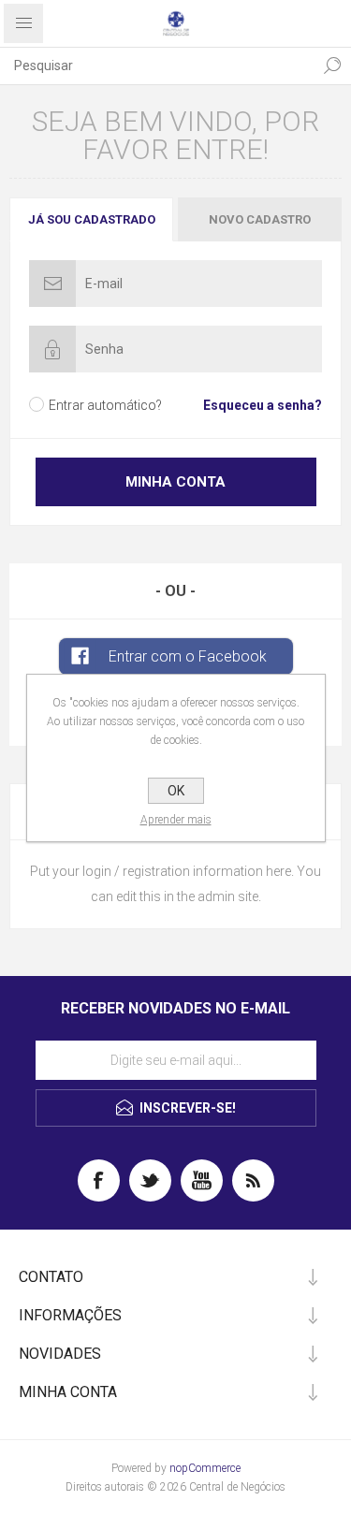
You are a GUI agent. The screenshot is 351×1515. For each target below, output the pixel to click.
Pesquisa (332, 65)
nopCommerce (205, 1468)
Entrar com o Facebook (188, 656)
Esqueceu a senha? (262, 405)
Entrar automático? (105, 405)
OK (176, 790)
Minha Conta (175, 481)
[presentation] (91, 219)
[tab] (92, 219)
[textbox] (157, 65)
